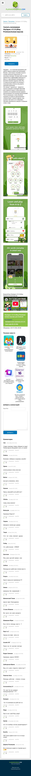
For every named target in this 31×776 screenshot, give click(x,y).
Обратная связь (15, 767)
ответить (5, 450)
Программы (13, 55)
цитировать (11, 450)
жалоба (17, 450)
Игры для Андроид (15, 763)
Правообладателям (15, 769)
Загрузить (11, 64)
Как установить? (8, 319)
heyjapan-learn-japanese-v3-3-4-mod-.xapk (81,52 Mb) (15, 323)
